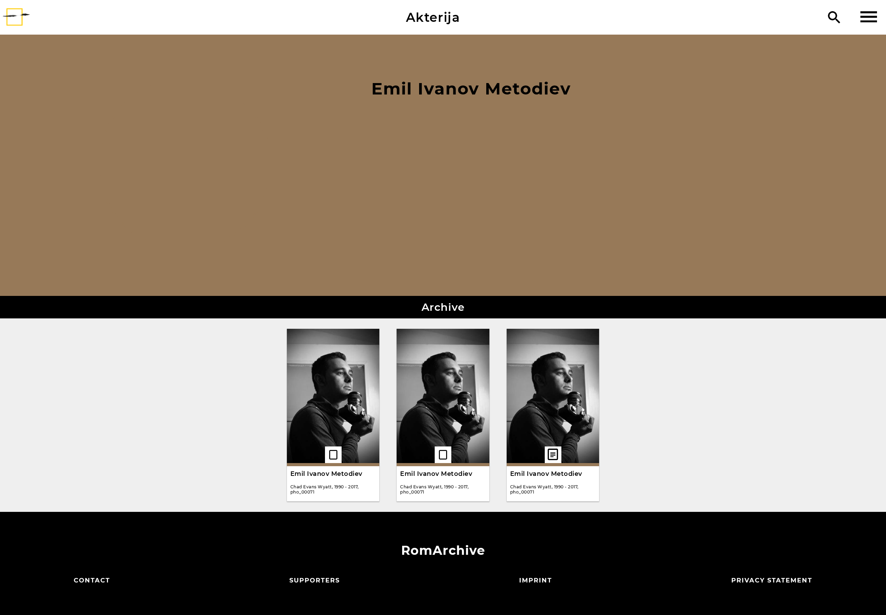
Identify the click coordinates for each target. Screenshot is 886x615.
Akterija (433, 17)
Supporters (314, 580)
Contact (92, 580)
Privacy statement (771, 580)
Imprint (535, 580)
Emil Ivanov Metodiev (326, 474)
